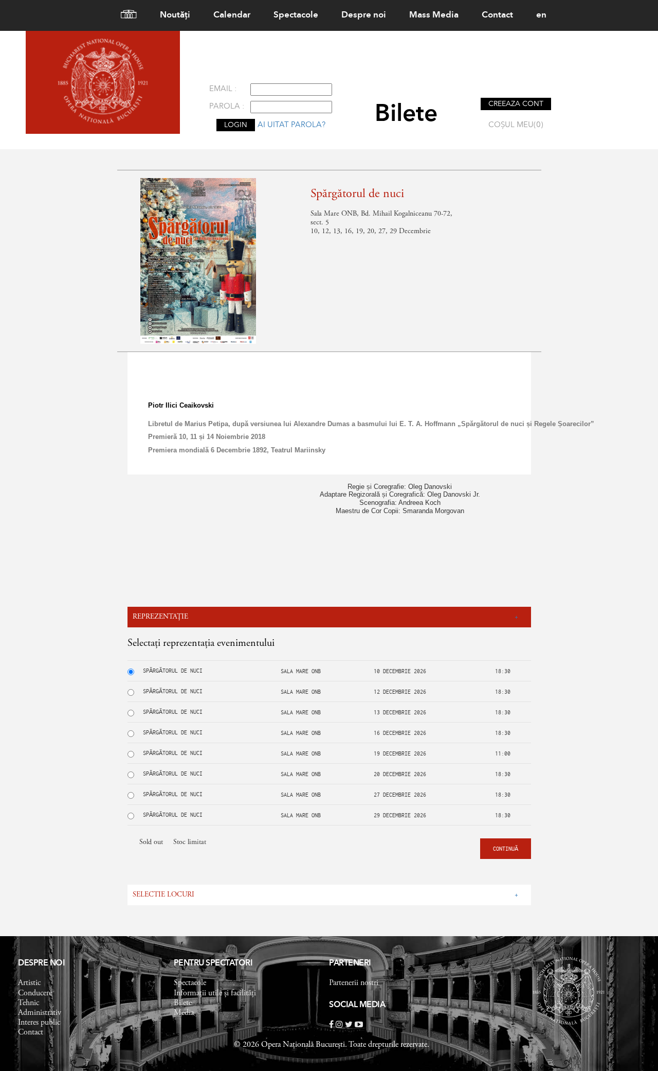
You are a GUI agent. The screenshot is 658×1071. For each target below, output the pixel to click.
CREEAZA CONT (515, 104)
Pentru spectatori (213, 963)
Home (124, 15)
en (541, 15)
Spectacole (295, 15)
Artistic (29, 983)
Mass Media (434, 15)
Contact (497, 15)
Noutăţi (175, 15)
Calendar (231, 15)
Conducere (35, 993)
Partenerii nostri (353, 983)
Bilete (183, 1003)
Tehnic (28, 1003)
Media (184, 1013)
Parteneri (350, 963)
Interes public (39, 1023)
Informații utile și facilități (215, 993)
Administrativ (39, 1013)
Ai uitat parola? (291, 125)
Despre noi (363, 15)
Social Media (357, 1005)
